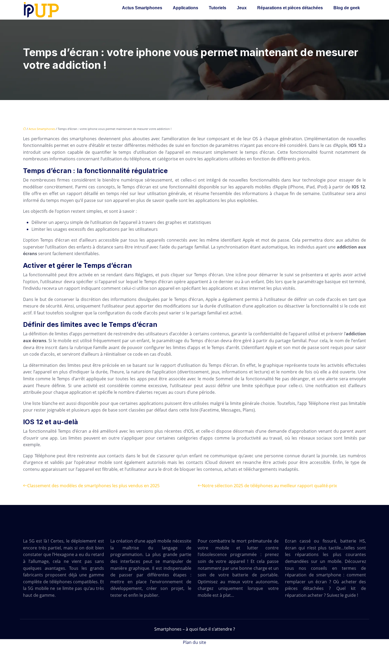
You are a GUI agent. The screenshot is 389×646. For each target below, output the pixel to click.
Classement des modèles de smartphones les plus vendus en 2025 (93, 486)
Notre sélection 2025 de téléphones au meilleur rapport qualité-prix (269, 486)
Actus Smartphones (142, 8)
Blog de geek (346, 8)
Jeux (242, 8)
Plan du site (194, 642)
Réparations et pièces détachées (290, 8)
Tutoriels (217, 8)
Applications (185, 8)
